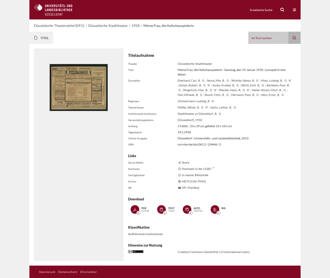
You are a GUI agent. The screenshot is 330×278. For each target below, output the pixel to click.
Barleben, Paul (276, 85)
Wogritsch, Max (193, 90)
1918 (135, 25)
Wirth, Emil (248, 85)
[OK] (282, 9)
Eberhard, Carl (187, 80)
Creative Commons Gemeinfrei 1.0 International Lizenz (214, 252)
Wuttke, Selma (241, 80)
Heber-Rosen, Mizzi (265, 90)
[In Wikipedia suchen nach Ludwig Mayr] (290, 80)
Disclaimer (88, 271)
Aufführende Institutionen (145, 234)
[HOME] (56, 9)
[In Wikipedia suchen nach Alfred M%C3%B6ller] (207, 107)
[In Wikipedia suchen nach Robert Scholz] (209, 85)
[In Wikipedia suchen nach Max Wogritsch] (215, 90)
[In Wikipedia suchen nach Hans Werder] (248, 90)
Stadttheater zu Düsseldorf (195, 113)
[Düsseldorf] (186, 120)
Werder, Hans (228, 90)
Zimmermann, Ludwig (192, 101)
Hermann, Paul (241, 94)
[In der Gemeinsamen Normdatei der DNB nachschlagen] (203, 80)
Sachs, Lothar (219, 107)
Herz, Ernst (268, 94)
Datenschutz (68, 271)
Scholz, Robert (188, 85)
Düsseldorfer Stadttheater (108, 25)
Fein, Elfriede (186, 94)
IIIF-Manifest (190, 187)
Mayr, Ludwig (270, 80)
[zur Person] (199, 80)
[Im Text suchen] (294, 38)
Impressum (47, 271)
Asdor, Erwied (222, 85)
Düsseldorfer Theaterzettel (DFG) (59, 25)
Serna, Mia (214, 80)
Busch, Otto (213, 94)
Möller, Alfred (187, 107)
